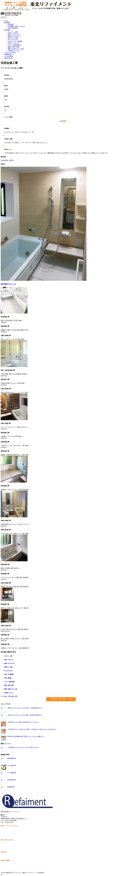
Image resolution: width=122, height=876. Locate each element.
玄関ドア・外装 (13, 37)
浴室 (16, 696)
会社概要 (3, 831)
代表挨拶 (11, 24)
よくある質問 (8, 56)
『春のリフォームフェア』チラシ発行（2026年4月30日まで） (25, 715)
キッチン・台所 (13, 32)
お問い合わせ (8, 58)
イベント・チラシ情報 (8, 869)
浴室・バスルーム (13, 33)
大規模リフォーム (13, 50)
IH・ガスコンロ (13, 39)
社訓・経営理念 (13, 28)
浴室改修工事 (11, 786)
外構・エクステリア (14, 35)
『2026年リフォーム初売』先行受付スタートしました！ (23, 722)
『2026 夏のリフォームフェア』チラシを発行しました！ (23, 747)
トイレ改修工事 (11, 765)
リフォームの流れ (10, 52)
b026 (5, 696)
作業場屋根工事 (11, 758)
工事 (9, 696)
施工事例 (7, 30)
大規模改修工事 (11, 779)
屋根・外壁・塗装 (13, 47)
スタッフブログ (6, 857)
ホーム (6, 20)
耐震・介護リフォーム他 (16, 48)
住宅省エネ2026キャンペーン (10, 864)
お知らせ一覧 (5, 855)
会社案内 (7, 22)
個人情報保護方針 (6, 834)
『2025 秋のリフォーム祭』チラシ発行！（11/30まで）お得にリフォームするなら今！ (32, 729)
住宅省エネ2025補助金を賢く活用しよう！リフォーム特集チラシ (25, 736)
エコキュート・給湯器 (15, 41)
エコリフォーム (6, 865)
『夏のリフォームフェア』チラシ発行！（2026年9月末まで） (24, 708)
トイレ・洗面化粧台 (14, 45)
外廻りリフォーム (6, 867)
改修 (12, 696)
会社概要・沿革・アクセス (16, 26)
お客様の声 (7, 54)
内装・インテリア (13, 43)
